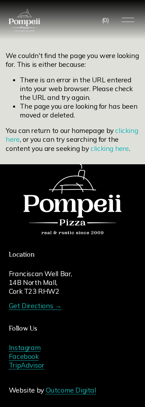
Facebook (24, 356)
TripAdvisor (26, 365)
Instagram (25, 347)
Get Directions (35, 305)
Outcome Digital (71, 390)
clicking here (109, 148)
